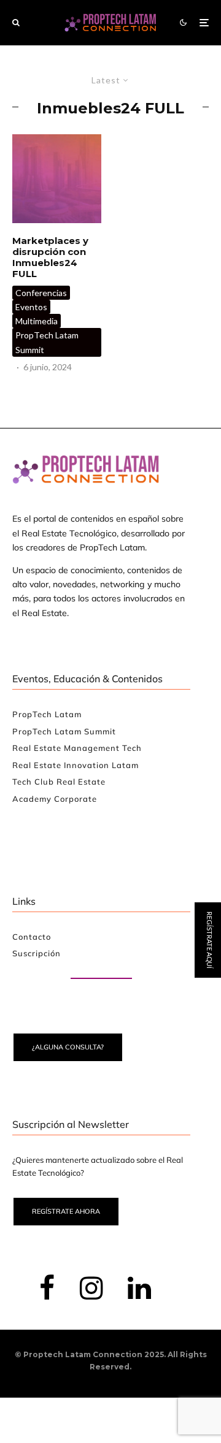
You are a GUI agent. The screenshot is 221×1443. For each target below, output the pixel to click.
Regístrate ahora (66, 1211)
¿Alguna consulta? (68, 1047)
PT (209, 814)
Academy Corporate (54, 799)
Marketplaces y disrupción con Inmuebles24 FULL (50, 257)
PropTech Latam (47, 714)
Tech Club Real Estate (59, 781)
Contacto (31, 937)
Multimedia (36, 321)
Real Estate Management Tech (77, 748)
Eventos (31, 307)
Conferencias (41, 292)
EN (173, 814)
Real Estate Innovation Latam (75, 765)
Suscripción (36, 953)
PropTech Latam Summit (47, 342)
